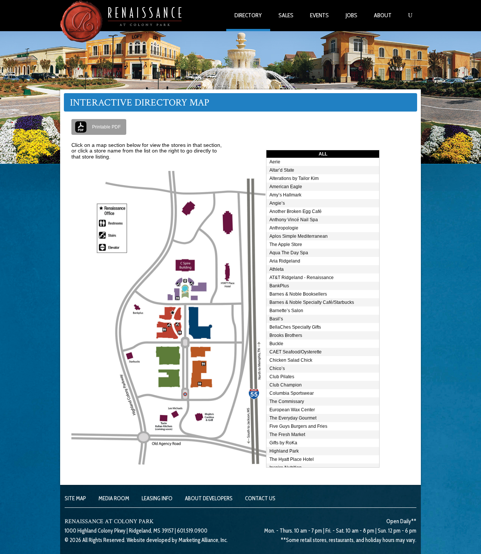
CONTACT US (260, 498)
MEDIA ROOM (113, 498)
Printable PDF (106, 127)
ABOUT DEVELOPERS (209, 498)
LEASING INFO (157, 498)
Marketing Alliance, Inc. (203, 540)
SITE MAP (75, 498)
